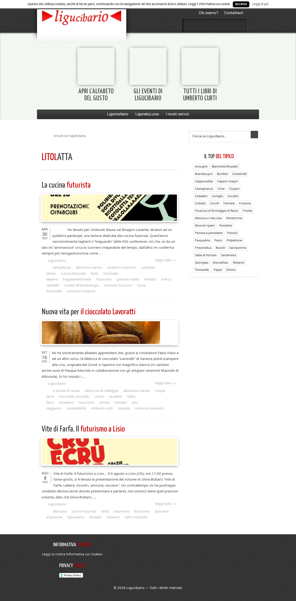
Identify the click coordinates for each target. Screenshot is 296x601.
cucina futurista (73, 273)
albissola (60, 511)
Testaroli (238, 262)
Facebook (190, 25)
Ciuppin (234, 188)
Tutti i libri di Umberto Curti (200, 95)
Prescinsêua (203, 247)
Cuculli (214, 203)
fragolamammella (77, 279)
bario (81, 17)
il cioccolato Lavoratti (89, 312)
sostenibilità (76, 408)
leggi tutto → (165, 260)
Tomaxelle (202, 269)
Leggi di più (260, 4)
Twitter (202, 25)
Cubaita (200, 203)
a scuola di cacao (66, 390)
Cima (221, 188)
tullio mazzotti (136, 517)
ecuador (115, 396)
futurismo (86, 402)
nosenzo (113, 517)
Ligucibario (57, 260)
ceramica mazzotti (121, 267)
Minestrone (234, 218)
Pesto (218, 240)
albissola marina (89, 267)
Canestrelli (239, 174)
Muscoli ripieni (205, 225)
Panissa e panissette (209, 233)
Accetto (241, 4)
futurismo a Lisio (83, 429)
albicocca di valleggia (101, 390)
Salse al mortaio (206, 255)
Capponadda (204, 181)
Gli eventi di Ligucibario (148, 95)
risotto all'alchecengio (82, 285)
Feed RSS (214, 25)
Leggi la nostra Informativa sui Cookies (72, 554)
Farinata (229, 203)
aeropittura (62, 267)
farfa (94, 273)
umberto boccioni (118, 285)
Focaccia (245, 203)
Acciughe (201, 166)
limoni (104, 402)
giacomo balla (128, 279)
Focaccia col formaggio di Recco (216, 210)
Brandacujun (204, 174)
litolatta (150, 279)
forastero (66, 402)
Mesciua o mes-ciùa (208, 218)
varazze (124, 408)
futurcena (103, 279)
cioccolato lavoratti (74, 396)
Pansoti (232, 233)
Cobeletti (201, 196)
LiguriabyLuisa (147, 114)
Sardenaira (228, 255)
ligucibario (75, 517)
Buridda (222, 174)
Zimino (231, 269)
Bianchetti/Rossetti (225, 166)
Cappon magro (227, 181)
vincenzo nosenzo (81, 291)
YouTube (239, 25)
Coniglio (217, 196)
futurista (66, 185)
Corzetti (233, 196)
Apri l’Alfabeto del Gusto (96, 95)
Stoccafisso (220, 262)
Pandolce (225, 225)
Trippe (217, 269)
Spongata (201, 262)
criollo (99, 396)
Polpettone (234, 240)
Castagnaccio (204, 188)
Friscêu (248, 210)
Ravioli (220, 247)
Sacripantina (237, 247)
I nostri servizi (177, 114)
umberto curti (102, 408)
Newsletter (227, 25)
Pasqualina (202, 240)
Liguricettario (117, 114)
